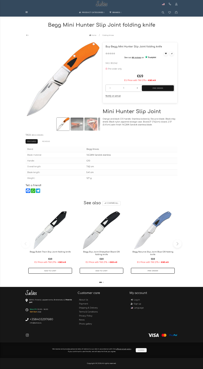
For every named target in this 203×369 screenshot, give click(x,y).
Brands (116, 12)
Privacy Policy (85, 316)
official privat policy (123, 349)
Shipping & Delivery (88, 308)
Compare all (112, 203)
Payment (83, 304)
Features (31, 141)
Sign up (137, 304)
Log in (137, 300)
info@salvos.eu (36, 323)
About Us (83, 300)
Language (139, 308)
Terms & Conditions (88, 312)
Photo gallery (85, 324)
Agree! (141, 350)
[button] (100, 282)
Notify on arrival (113, 96)
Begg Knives (37, 135)
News (82, 320)
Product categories (92, 12)
